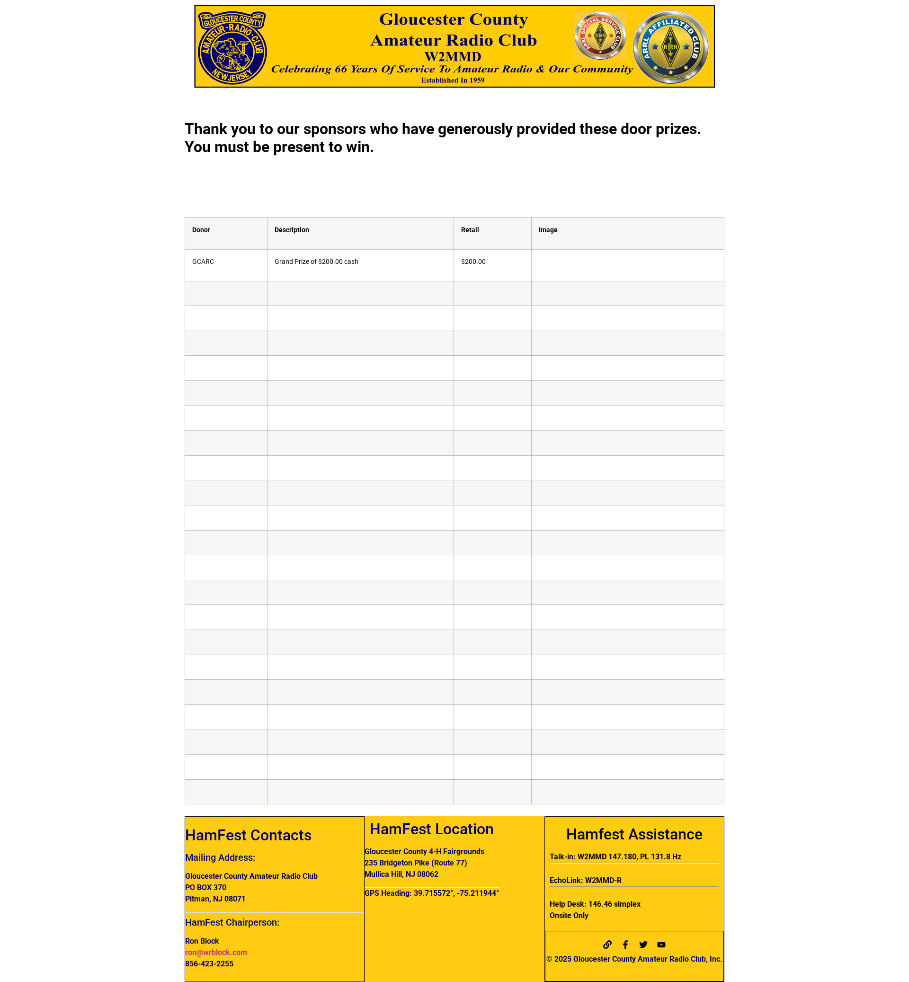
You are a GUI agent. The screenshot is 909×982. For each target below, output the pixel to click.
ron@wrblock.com (216, 952)
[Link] (607, 944)
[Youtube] (661, 944)
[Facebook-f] (625, 944)
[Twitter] (643, 944)
